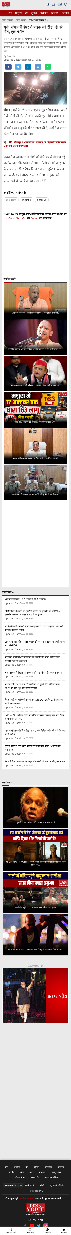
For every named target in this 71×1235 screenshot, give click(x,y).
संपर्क (42, 1185)
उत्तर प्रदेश (21, 20)
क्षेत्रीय (18, 13)
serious (41, 200)
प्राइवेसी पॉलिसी (57, 1185)
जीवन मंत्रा (20, 1177)
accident (11, 200)
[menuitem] (10, 13)
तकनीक (65, 13)
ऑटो (31, 1172)
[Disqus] (35, 543)
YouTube (21, 218)
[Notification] (53, 5)
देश (26, 13)
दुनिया (33, 13)
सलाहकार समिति (51, 1177)
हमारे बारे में (29, 1185)
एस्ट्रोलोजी (56, 1172)
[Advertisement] (35, 1068)
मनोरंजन (42, 1172)
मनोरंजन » (7, 782)
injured (26, 200)
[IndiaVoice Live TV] (60, 5)
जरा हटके (34, 1177)
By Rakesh (10, 56)
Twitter (34, 218)
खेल (22, 1172)
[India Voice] (6, 6)
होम (10, 13)
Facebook (9, 218)
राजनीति (43, 13)
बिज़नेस (54, 13)
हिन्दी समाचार (7, 20)
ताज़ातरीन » (8, 592)
